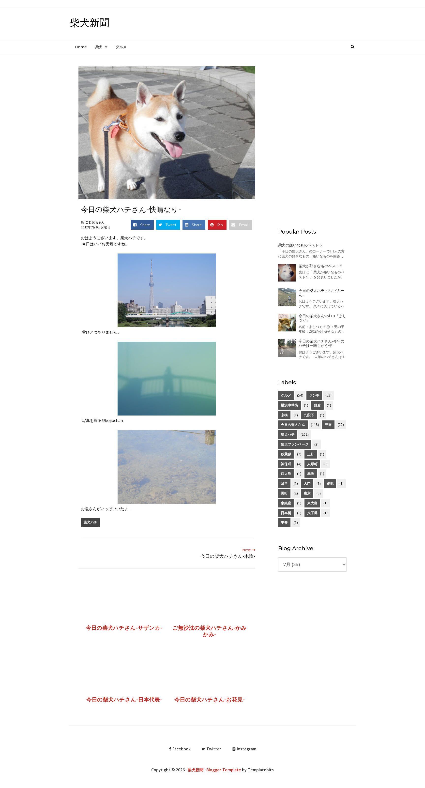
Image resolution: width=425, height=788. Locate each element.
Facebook (181, 749)
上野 (310, 454)
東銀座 (286, 503)
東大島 (312, 503)
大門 (307, 483)
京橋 (284, 415)
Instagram (246, 749)
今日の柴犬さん (293, 424)
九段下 (309, 415)
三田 (328, 424)
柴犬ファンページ (294, 444)
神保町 (286, 463)
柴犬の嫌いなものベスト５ (300, 245)
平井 (284, 522)
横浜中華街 (289, 405)
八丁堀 (312, 512)
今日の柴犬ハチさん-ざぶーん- (321, 292)
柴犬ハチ (90, 522)
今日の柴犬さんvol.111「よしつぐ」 (322, 318)
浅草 (284, 483)
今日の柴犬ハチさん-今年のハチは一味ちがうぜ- (321, 343)
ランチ (314, 395)
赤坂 (310, 473)
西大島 (286, 473)
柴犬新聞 (89, 22)
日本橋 (286, 512)
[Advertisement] (312, 137)
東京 (307, 493)
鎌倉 (317, 405)
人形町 (312, 463)
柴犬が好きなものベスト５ (321, 266)
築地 (330, 483)
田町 (284, 493)
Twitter (213, 749)
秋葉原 (286, 454)
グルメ (121, 47)
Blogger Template (223, 770)
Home (81, 47)
